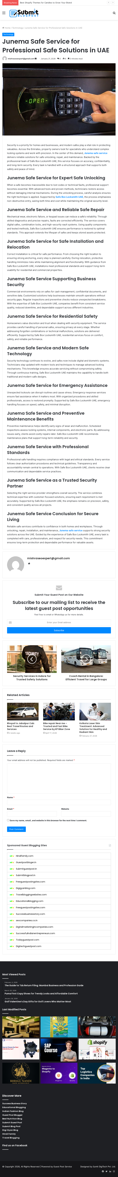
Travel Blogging (11, 1137)
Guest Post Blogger (12, 1115)
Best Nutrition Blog (12, 1118)
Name (10, 797)
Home (7, 28)
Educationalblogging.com (29, 901)
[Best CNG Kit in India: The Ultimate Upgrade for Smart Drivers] (97, 1026)
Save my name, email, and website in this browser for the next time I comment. (48, 820)
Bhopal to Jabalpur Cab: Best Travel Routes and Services (21, 726)
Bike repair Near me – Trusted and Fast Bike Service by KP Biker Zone (56, 726)
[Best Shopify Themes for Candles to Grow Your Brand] (97, 1049)
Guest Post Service (62, 1166)
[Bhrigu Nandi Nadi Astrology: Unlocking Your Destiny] (20, 1073)
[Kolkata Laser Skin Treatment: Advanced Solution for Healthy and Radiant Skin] (95, 712)
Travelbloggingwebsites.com (31, 894)
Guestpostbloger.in (26, 862)
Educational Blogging (14, 1107)
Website (65, 809)
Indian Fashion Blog (13, 1111)
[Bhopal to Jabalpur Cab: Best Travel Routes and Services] (23, 712)
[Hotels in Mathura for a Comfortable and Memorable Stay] (20, 1026)
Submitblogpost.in (25, 875)
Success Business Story (14, 1103)
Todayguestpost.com (27, 939)
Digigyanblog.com (25, 888)
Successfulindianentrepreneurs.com (35, 933)
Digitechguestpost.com (28, 946)
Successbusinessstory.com (30, 914)
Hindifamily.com (24, 855)
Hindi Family (9, 1133)
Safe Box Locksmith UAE (69, 196)
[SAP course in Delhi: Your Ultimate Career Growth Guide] (59, 1050)
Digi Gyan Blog (10, 1130)
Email (10, 809)
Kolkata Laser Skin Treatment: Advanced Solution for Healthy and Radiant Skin (93, 728)
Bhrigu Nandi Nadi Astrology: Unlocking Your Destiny (45, 2)
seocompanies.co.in (26, 920)
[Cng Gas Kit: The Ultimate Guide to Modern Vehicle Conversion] (20, 1049)
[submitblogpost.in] (24, 13)
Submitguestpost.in (26, 868)
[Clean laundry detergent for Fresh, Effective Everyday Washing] (59, 1026)
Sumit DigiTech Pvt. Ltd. (104, 1166)
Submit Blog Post (11, 1126)
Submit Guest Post (12, 1122)
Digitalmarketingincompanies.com (34, 926)
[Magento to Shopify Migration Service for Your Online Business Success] (59, 1073)
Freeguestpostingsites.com (30, 881)
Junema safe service (95, 153)
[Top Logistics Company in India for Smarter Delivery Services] (97, 1073)
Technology (17, 28)
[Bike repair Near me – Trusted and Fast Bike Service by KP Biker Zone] (59, 711)
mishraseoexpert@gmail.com (21, 58)
